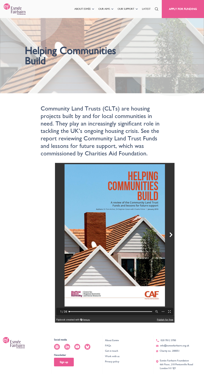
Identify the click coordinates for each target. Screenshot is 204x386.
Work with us (112, 356)
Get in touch (111, 350)
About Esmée (82, 8)
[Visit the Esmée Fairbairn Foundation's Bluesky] (87, 347)
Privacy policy (112, 361)
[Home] (15, 9)
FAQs (108, 345)
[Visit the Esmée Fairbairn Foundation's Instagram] (57, 347)
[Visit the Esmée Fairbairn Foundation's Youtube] (77, 347)
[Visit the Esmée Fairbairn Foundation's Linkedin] (67, 347)
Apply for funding (183, 9)
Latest (146, 8)
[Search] (156, 9)
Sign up (64, 362)
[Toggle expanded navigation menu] (93, 9)
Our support (126, 8)
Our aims (104, 8)
